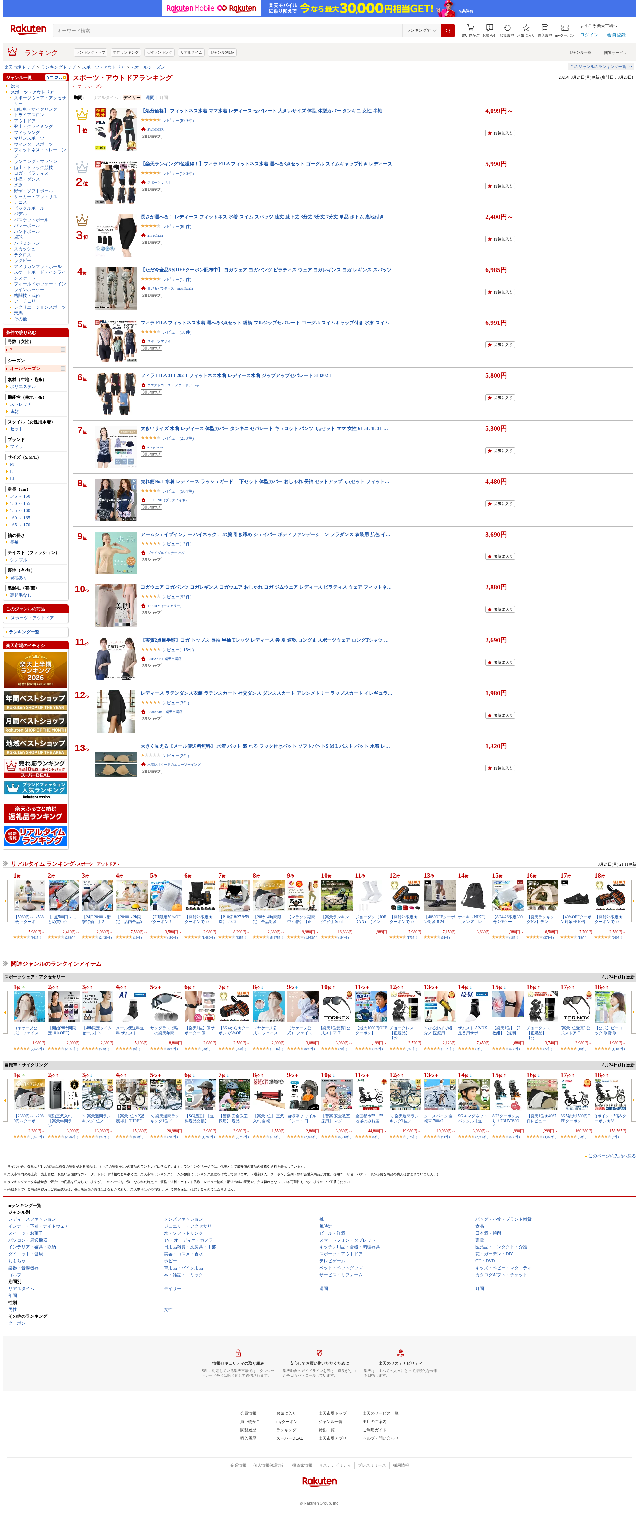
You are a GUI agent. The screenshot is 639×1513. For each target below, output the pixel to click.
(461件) (412, 1049)
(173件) (412, 937)
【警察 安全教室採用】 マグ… (335, 1118)
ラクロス (22, 254)
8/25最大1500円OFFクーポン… (576, 1118)
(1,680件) (208, 937)
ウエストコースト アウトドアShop (173, 385)
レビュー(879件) (178, 120)
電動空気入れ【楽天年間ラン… (60, 1121)
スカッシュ (25, 248)
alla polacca (155, 235)
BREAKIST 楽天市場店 (164, 659)
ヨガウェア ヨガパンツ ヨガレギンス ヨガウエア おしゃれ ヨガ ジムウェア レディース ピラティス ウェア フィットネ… (266, 587)
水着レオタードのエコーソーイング (174, 764)
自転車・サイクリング (35, 109)
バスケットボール (31, 219)
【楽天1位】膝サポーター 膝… (200, 1030)
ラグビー (22, 260)
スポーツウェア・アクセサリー (40, 100)
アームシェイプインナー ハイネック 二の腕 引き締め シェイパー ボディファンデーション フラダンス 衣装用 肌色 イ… (265, 534)
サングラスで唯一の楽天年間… (164, 1030)
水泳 (18, 184)
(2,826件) (310, 1137)
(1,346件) (276, 1049)
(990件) (172, 1049)
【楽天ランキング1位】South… (335, 919)
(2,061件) (71, 1049)
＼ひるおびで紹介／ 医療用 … (438, 1030)
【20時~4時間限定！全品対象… (267, 919)
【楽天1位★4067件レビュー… (541, 1118)
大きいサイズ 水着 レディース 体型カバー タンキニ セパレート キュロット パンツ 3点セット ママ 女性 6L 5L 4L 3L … (264, 428)
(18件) (582, 937)
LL (12, 478)
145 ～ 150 (20, 496)
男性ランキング (126, 52)
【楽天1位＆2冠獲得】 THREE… (131, 1118)
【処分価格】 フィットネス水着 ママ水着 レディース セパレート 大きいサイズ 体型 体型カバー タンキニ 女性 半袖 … (264, 110)
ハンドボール (27, 231)
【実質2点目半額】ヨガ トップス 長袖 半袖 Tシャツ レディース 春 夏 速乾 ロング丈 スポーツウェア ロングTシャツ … (265, 640)
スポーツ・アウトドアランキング (122, 77)
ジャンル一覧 (580, 52)
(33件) (582, 1137)
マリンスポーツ (29, 138)
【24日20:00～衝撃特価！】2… (96, 919)
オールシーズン (25, 368)
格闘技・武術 (27, 295)
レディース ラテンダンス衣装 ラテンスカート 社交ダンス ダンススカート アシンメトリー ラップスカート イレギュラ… (266, 693)
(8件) (136, 1049)
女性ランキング (159, 52)
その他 (20, 318)
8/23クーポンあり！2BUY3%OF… (505, 1121)
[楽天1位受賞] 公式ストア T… (336, 1030)
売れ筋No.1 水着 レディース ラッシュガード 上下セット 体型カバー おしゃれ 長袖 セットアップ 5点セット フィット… (265, 481)
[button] (489, 31)
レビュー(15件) (176, 279)
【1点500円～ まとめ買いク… (62, 919)
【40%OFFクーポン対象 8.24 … (439, 919)
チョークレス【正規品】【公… (402, 1033)
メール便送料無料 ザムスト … (130, 1030)
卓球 (18, 237)
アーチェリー (27, 301)
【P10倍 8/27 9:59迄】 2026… (234, 919)
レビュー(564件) (178, 491)
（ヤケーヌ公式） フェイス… (28, 1030)
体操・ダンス (27, 179)
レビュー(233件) (178, 438)
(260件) (617, 937)
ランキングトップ (90, 52)
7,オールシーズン (148, 67)
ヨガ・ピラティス (31, 173)
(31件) (445, 937)
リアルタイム (191, 52)
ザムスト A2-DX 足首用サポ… (472, 1030)
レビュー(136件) (178, 173)
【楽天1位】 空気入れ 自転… (268, 1118)
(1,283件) (208, 1137)
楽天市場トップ (19, 67)
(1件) (478, 1049)
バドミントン (27, 243)
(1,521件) (447, 1049)
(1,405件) (618, 1049)
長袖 (14, 542)
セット (16, 428)
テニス (20, 202)
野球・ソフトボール (33, 190)
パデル (20, 213)
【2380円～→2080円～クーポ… (29, 1118)
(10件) (582, 1049)
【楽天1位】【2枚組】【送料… (506, 1030)
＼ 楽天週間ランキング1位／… (96, 1118)
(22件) (547, 1049)
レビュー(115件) (178, 649)
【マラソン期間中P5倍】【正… (301, 919)
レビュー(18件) (176, 332)
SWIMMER (155, 129)
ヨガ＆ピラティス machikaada (170, 288)
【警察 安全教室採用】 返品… (233, 1118)
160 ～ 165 (20, 517)
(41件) (445, 1137)
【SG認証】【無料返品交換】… (199, 1118)
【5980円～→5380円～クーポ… (29, 919)
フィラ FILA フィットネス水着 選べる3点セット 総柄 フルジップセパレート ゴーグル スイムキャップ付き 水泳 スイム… (267, 322)
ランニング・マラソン (35, 161)
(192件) (172, 937)
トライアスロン (29, 114)
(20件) (342, 1049)
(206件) (172, 1137)
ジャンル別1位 (222, 52)
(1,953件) (310, 937)
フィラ (16, 446)
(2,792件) (71, 1137)
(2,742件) (242, 1137)
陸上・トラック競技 (33, 167)
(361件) (36, 937)
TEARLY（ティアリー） (165, 606)
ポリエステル (23, 386)
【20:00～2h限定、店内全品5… (131, 919)
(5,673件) (37, 1137)
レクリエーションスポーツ (40, 307)
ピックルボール (29, 208)
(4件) (615, 1137)
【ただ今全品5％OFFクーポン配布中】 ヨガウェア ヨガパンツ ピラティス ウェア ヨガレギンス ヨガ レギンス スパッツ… (268, 269)
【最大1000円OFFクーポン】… (371, 1030)
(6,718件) (344, 1137)
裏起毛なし (21, 595)
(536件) (514, 1049)
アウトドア (25, 120)
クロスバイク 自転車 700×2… (438, 1118)
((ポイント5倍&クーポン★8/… (610, 1118)
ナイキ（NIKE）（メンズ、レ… (473, 919)
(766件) (275, 1137)
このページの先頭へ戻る (612, 1155)
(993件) (309, 1049)
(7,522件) (37, 1049)
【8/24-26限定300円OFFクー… (507, 919)
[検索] (448, 30)
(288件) (70, 937)
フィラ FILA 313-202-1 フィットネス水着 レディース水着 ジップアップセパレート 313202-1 (236, 375)
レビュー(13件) (176, 543)
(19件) (137, 937)
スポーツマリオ (159, 182)
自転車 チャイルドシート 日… (301, 1118)
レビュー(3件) (175, 702)
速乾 (14, 411)
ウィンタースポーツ (33, 144)
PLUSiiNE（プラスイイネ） (168, 500)
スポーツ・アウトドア (103, 67)
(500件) (104, 1049)
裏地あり (18, 577)
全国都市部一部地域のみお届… (369, 1118)
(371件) (548, 937)
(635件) (514, 1137)
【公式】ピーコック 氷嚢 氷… (609, 1030)
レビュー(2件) (175, 755)
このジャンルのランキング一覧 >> (601, 66)
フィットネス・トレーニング (40, 152)
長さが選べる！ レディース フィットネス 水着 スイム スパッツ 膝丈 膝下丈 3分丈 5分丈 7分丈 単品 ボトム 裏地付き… (265, 216)
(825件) (241, 937)
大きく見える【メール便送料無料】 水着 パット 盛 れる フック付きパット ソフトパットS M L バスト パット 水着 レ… (265, 746)
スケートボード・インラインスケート (40, 275)
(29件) (206, 1049)
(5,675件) (276, 937)
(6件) (375, 1137)
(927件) (104, 1137)
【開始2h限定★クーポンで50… (199, 919)
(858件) (138, 1137)
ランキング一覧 (24, 631)
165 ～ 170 (20, 524)
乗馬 (18, 312)
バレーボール (27, 225)
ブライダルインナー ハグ (166, 553)
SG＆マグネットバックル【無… (472, 1118)
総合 (15, 86)
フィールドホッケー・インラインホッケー (40, 286)
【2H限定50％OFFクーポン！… (165, 919)
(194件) (343, 937)
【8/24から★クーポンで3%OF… (234, 1030)
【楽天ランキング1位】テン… (540, 919)
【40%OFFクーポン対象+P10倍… (576, 919)
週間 (150, 97)
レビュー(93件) (176, 596)
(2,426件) (105, 937)
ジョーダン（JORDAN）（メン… (371, 919)
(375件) (412, 1137)
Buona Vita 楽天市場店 (164, 712)
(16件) (513, 937)
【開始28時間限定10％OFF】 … (62, 1030)
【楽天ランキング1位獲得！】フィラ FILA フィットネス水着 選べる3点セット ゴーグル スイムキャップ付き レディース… (269, 163)
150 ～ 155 (20, 503)
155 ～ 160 (20, 510)
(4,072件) (549, 1137)
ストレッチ (21, 404)
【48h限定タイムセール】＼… (97, 1030)
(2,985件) (481, 1137)
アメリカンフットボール (38, 266)
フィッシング (27, 132)
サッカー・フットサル (35, 196)
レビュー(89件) (176, 226)
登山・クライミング (33, 126)
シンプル (18, 559)
